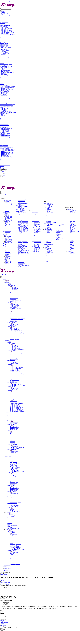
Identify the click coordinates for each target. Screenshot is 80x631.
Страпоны (12, 336)
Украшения (12, 509)
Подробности (3, 592)
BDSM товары (10, 514)
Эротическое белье (11, 531)
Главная (2, 620)
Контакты (2, 623)
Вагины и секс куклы (14, 304)
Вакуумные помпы (13, 312)
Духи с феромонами (14, 324)
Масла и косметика (13, 426)
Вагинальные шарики (14, 352)
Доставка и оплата (4, 622)
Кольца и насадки (13, 328)
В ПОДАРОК (10, 458)
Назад (7, 280)
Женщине (9, 342)
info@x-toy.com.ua (4, 175)
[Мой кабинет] (1, 275)
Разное (11, 432)
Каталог (6, 281)
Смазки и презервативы (14, 446)
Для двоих (9, 414)
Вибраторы (12, 366)
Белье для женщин (13, 462)
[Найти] (1, 10)
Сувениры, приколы (14, 451)
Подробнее (10, 1)
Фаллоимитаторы (13, 401)
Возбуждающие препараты (15, 316)
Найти (2, 629)
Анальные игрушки (14, 287)
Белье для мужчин (13, 295)
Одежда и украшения (14, 493)
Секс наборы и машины (14, 438)
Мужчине (9, 284)
